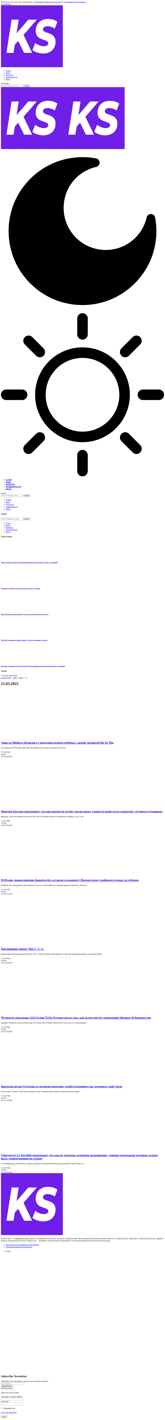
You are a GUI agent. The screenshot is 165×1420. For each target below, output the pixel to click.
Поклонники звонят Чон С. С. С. (22, 948)
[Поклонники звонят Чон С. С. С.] (38, 944)
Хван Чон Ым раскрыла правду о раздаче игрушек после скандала (25, 614)
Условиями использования (75, 2)
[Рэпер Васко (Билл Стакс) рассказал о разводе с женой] (10, 584)
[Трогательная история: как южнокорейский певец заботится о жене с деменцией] (10, 558)
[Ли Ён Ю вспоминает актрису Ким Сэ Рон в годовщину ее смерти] (10, 635)
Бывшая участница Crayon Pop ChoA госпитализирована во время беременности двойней (33, 666)
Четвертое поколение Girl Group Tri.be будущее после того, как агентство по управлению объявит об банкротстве (76, 1017)
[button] (6, 4)
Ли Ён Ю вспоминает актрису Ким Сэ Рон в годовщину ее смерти (24, 640)
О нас (8, 1251)
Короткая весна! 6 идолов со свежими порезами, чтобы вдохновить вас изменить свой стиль (61, 1086)
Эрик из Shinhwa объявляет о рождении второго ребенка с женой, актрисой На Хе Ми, (57, 742)
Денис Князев (6, 756)
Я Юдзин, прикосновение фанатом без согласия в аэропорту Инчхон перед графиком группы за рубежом (70, 880)
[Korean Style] (63, 148)
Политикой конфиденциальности (48, 2)
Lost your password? (9, 1412)
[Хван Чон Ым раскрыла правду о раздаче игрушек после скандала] (10, 610)
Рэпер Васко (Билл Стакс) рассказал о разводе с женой (20, 588)
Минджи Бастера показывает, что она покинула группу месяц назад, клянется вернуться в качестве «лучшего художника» (82, 811)
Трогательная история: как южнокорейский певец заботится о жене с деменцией (29, 562)
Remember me (9, 1408)
